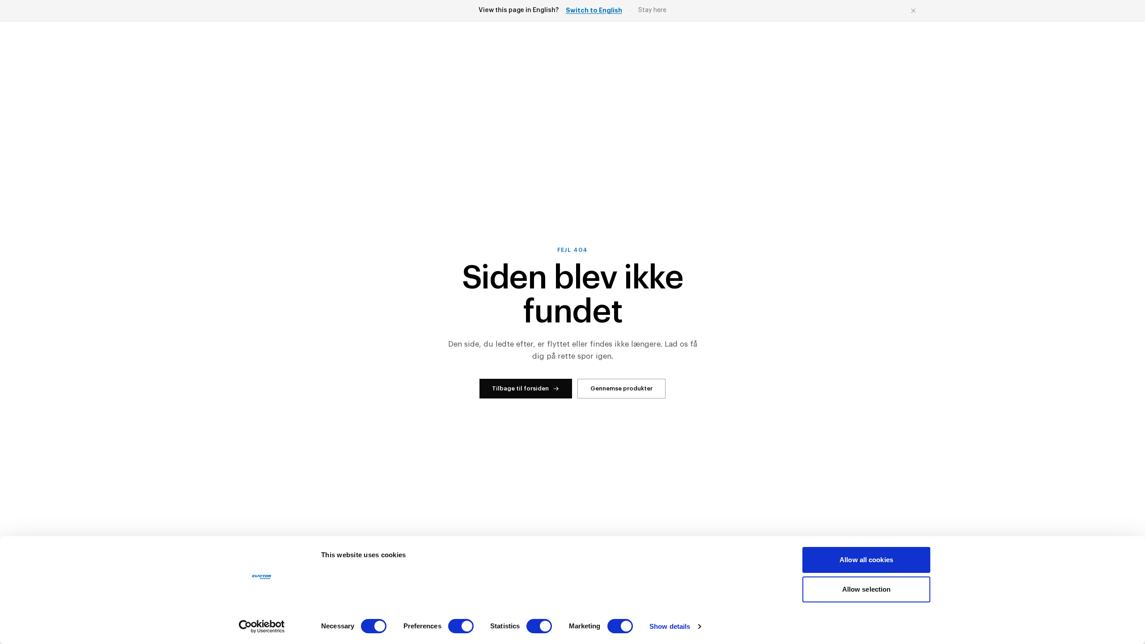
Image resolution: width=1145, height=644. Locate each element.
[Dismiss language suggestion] (913, 10)
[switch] (461, 626)
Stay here (652, 10)
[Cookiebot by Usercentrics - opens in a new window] (262, 626)
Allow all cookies (866, 560)
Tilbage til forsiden (520, 388)
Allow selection (866, 589)
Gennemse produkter (621, 388)
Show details (669, 626)
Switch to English (594, 10)
